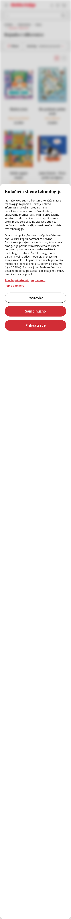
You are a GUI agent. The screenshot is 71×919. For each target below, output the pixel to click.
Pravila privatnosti (17, 280)
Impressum (38, 280)
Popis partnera (14, 285)
